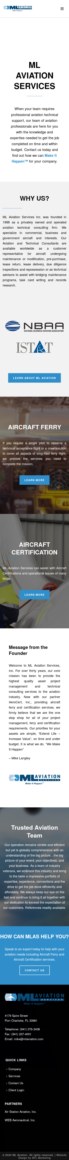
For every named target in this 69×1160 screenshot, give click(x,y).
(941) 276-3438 (30, 1029)
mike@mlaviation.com (28, 1039)
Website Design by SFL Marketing (42, 1156)
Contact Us (15, 1083)
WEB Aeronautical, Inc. (20, 1120)
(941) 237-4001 (21, 1034)
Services (14, 1076)
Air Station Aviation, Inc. (21, 1111)
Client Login (16, 1090)
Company (14, 1069)
